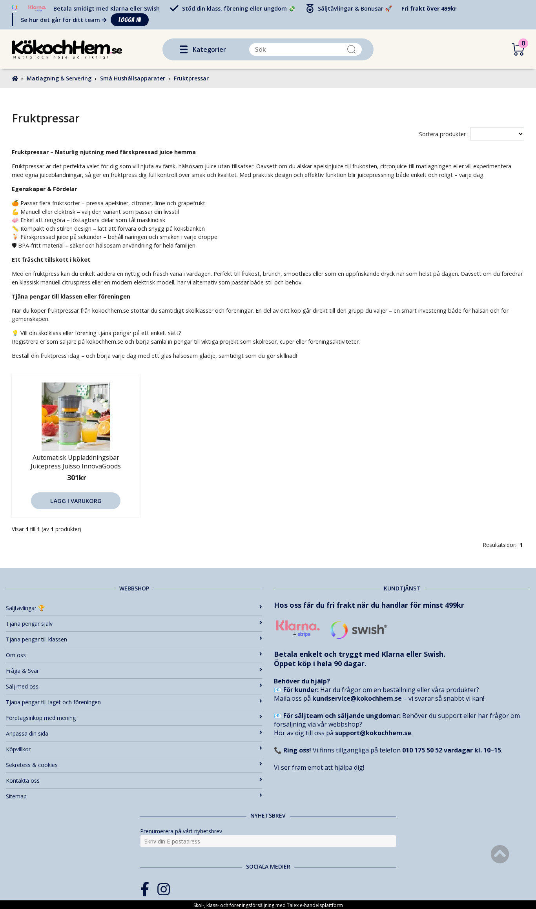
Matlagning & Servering (59, 78)
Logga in (130, 19)
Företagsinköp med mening (41, 717)
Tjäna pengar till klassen (36, 639)
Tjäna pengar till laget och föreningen (53, 702)
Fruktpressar (191, 78)
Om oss (16, 655)
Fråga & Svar (22, 670)
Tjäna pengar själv (29, 623)
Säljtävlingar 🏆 (25, 608)
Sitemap (16, 796)
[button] (183, 49)
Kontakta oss (23, 780)
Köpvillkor (18, 749)
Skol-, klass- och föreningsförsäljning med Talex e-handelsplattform (268, 905)
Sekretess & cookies (32, 765)
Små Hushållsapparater (132, 78)
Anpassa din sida (27, 733)
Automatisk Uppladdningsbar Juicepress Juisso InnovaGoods (76, 461)
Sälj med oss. (23, 686)
